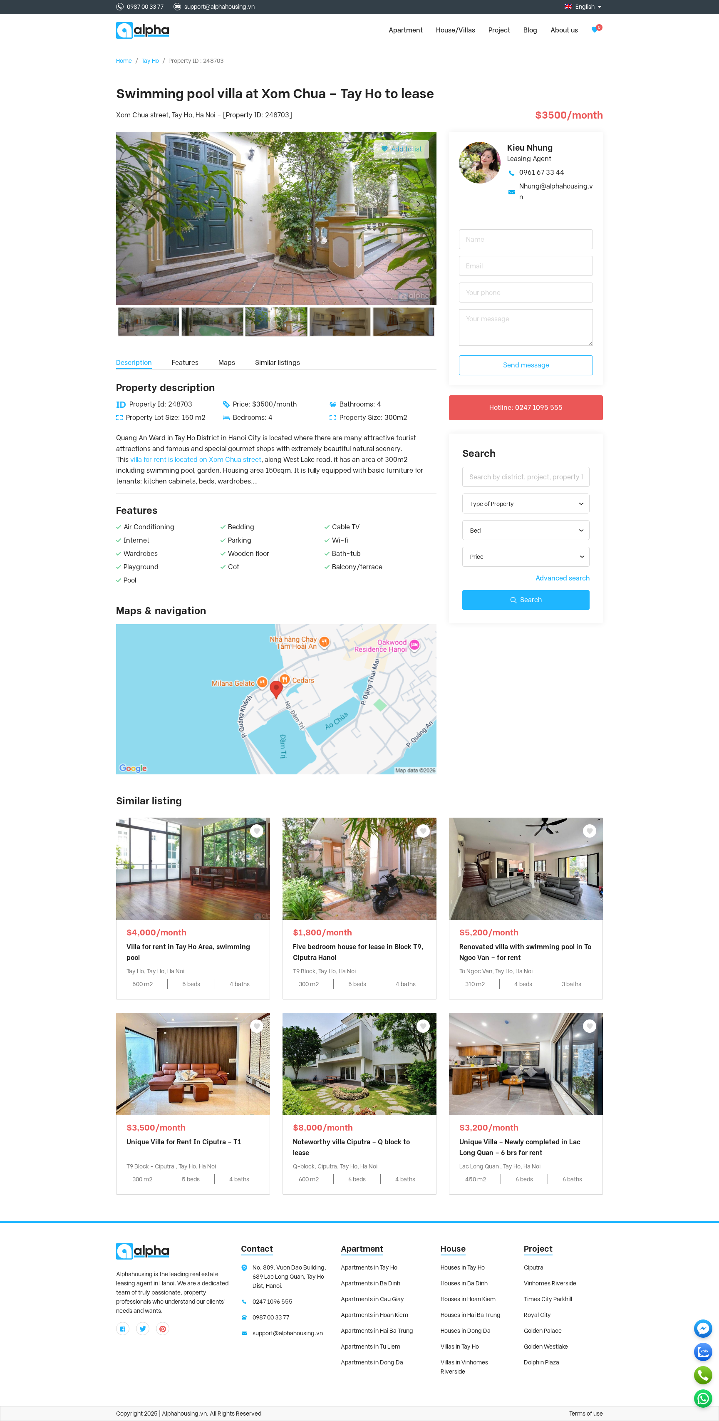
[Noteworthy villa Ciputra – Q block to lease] (359, 1063)
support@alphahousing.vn (219, 6)
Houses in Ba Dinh (464, 1283)
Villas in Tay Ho (460, 1346)
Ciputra (533, 1267)
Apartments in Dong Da (372, 1362)
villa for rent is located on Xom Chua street (195, 460)
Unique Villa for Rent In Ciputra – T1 (183, 1142)
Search (531, 600)
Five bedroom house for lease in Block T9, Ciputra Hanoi (358, 952)
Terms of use (586, 1413)
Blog (530, 30)
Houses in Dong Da (466, 1330)
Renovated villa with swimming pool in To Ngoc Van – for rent (525, 952)
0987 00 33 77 (145, 6)
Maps (226, 363)
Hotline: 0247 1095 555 (526, 408)
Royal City (537, 1315)
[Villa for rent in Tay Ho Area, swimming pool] (193, 868)
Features (185, 363)
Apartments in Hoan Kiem (374, 1315)
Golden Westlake (546, 1346)
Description (134, 363)
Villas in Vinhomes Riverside (464, 1367)
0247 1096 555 (273, 1301)
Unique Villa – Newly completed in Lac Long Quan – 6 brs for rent (519, 1147)
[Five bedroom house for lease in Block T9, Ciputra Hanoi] (359, 868)
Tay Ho (150, 60)
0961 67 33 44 (541, 172)
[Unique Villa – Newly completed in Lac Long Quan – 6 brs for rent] (526, 1063)
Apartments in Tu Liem (370, 1346)
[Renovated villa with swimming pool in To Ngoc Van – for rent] (526, 868)
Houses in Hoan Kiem (468, 1299)
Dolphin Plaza (541, 1362)
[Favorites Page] (594, 30)
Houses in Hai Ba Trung (471, 1315)
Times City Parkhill (548, 1299)
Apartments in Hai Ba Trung (377, 1330)
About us (564, 30)
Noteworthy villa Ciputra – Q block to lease (351, 1147)
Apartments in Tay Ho (369, 1267)
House (453, 1248)
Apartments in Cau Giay (372, 1299)
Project (499, 30)
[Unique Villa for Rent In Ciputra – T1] (193, 1063)
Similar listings (277, 363)
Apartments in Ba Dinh (370, 1283)
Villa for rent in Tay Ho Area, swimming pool (188, 952)
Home (124, 60)
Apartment (362, 1248)
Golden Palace (543, 1330)
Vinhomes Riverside (550, 1283)
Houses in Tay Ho (463, 1267)
